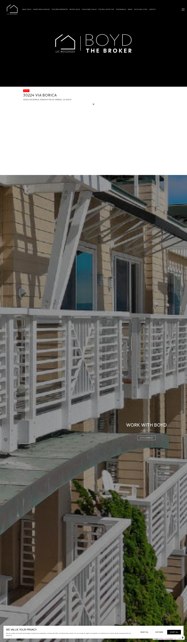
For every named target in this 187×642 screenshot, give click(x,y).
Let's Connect (146, 438)
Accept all (174, 632)
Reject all (144, 632)
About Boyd (26, 9)
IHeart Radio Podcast (41, 9)
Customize (159, 632)
